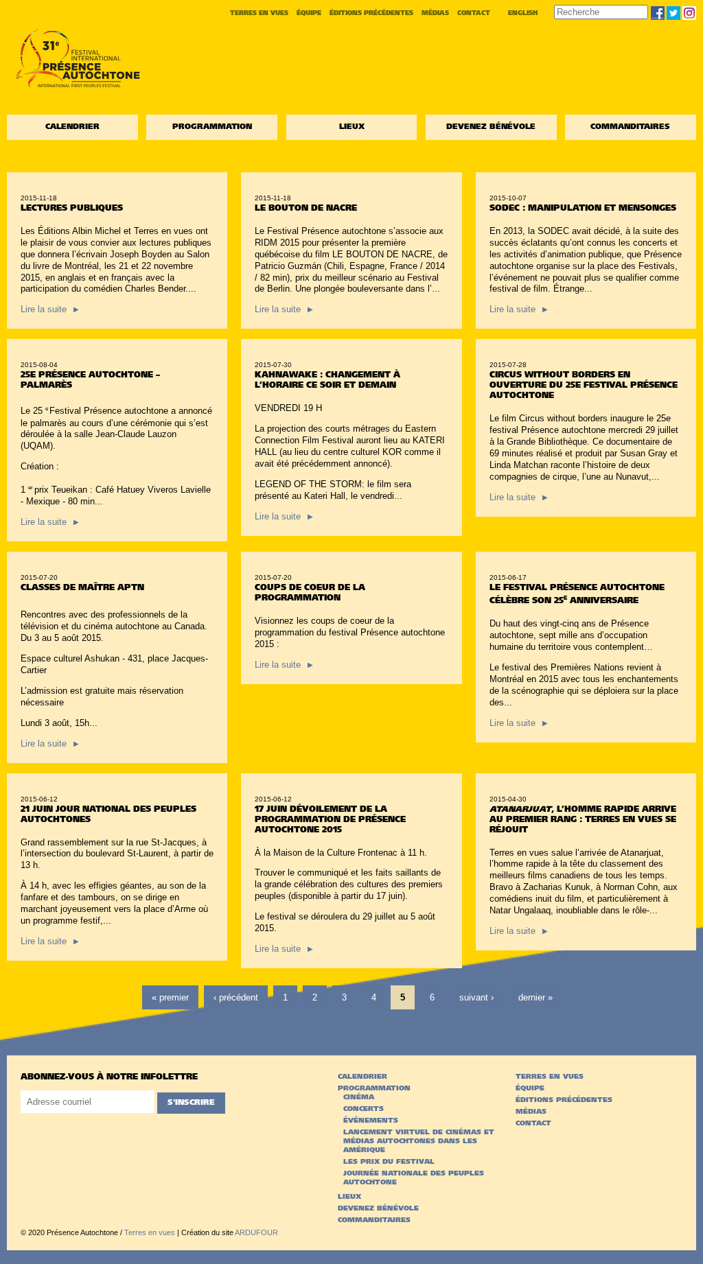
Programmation (212, 127)
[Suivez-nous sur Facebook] (658, 13)
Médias (435, 13)
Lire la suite (50, 309)
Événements (370, 1121)
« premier (170, 997)
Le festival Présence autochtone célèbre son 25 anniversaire (577, 589)
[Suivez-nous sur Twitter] (673, 13)
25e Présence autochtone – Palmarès (90, 375)
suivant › (476, 997)
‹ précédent (236, 997)
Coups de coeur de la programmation (310, 588)
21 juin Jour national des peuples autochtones (108, 809)
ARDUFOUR (256, 1232)
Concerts (363, 1109)
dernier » (535, 997)
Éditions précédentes (371, 13)
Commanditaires (630, 127)
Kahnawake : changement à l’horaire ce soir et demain (327, 375)
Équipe (309, 13)
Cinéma (358, 1097)
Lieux (352, 127)
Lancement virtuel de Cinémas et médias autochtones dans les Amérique (418, 1141)
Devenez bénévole (490, 127)
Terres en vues (259, 13)
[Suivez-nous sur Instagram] (689, 13)
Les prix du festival (389, 1162)
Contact (473, 13)
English (523, 13)
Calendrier (72, 127)
